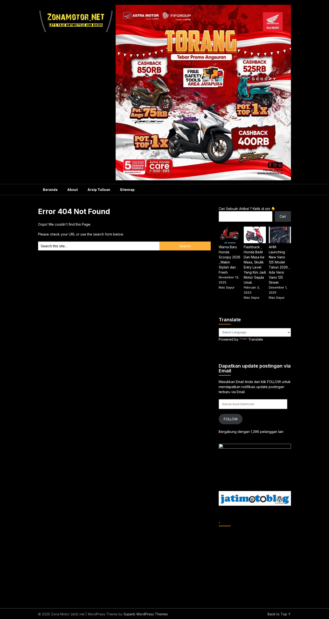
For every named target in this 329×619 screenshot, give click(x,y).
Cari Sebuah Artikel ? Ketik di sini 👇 (247, 209)
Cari (283, 216)
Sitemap (127, 190)
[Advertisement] (274, 563)
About (72, 190)
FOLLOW (231, 419)
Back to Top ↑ (279, 614)
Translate (255, 339)
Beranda (50, 190)
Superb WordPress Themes (146, 614)
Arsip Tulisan (98, 190)
